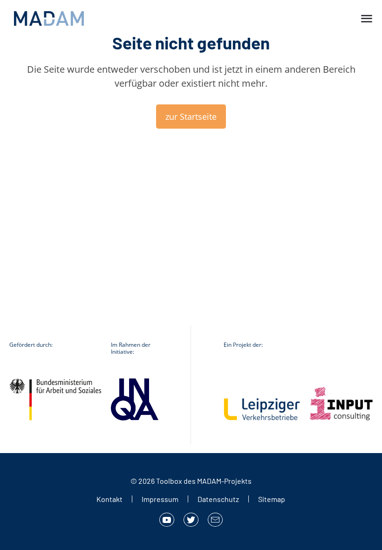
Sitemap (271, 499)
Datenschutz (218, 499)
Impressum (160, 499)
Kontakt (109, 499)
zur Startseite (191, 116)
